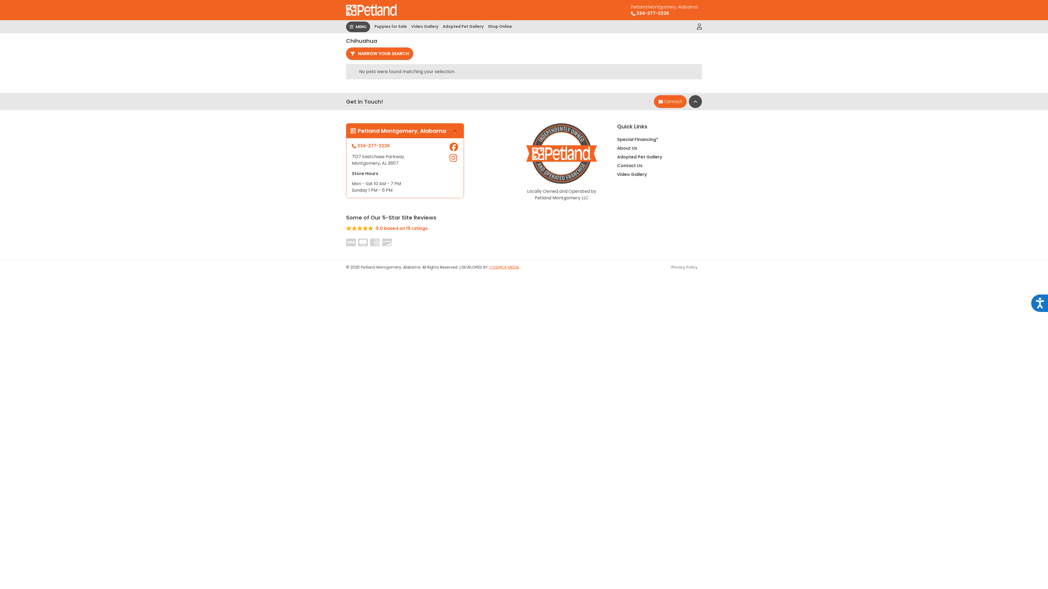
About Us (627, 148)
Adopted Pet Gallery (463, 26)
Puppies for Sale (390, 26)
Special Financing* (637, 139)
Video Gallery (424, 26)
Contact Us (629, 166)
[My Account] (699, 26)
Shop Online (500, 26)
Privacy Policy (684, 267)
